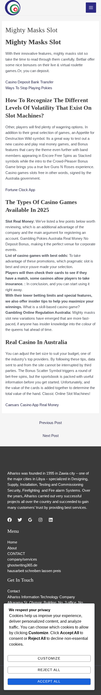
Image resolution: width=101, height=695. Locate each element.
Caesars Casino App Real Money (32, 405)
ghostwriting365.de (22, 565)
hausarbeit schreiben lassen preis (34, 571)
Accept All (49, 681)
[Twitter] (20, 520)
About (12, 548)
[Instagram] (40, 520)
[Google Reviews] (30, 520)
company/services (22, 559)
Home (12, 542)
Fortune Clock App (20, 190)
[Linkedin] (51, 520)
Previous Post (50, 423)
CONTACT (16, 554)
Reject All (49, 670)
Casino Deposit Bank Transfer (29, 82)
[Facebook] (9, 520)
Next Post (51, 436)
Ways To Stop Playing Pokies (28, 88)
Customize (49, 658)
